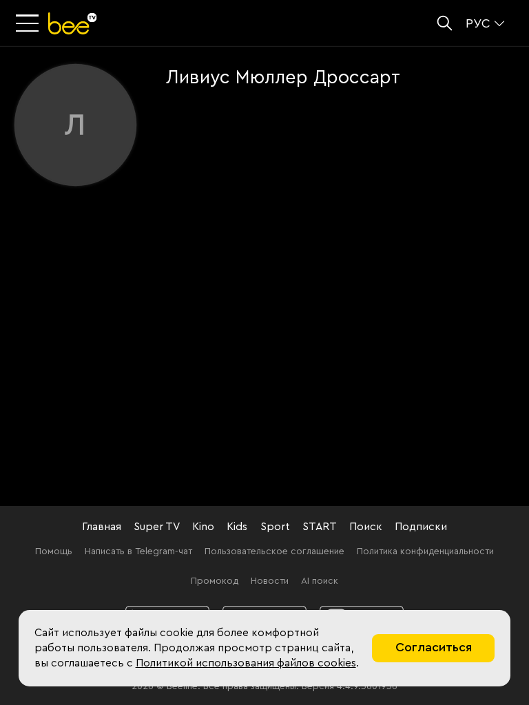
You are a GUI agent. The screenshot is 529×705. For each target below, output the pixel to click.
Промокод (214, 581)
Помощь (53, 551)
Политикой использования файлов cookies (246, 663)
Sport (275, 526)
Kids (237, 526)
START (319, 526)
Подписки (421, 526)
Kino (203, 526)
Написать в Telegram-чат (138, 551)
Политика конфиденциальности (425, 551)
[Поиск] (444, 23)
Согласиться (433, 647)
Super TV (157, 526)
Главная (101, 526)
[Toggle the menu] (29, 24)
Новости (270, 581)
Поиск (365, 526)
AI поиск (319, 581)
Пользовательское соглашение (274, 551)
